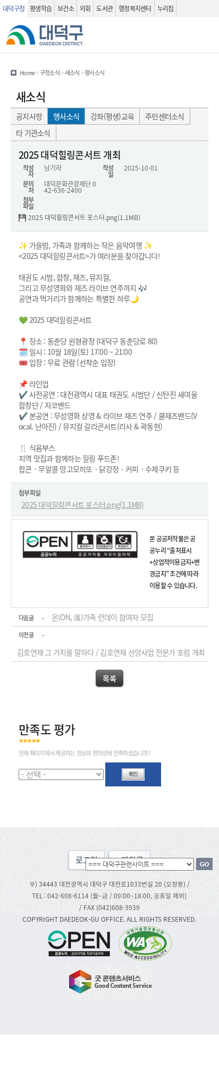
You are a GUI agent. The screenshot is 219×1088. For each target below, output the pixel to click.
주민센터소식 (164, 116)
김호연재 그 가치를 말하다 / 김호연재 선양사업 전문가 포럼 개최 (111, 652)
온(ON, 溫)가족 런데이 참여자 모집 (102, 617)
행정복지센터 (135, 8)
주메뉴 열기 (206, 35)
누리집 (165, 8)
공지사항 (29, 116)
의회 (85, 8)
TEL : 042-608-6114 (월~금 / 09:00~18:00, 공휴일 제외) (109, 895)
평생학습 (41, 8)
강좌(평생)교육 (112, 116)
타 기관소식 (33, 132)
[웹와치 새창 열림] (145, 942)
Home (27, 72)
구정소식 (50, 72)
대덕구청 (13, 8)
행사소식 (66, 116)
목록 (109, 678)
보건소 (65, 8)
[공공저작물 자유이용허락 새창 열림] (81, 942)
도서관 (104, 8)
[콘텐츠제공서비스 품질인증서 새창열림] (109, 980)
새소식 (72, 72)
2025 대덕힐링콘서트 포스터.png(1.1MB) (84, 218)
